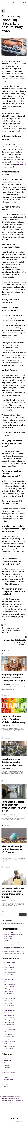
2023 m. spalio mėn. (9, 1043)
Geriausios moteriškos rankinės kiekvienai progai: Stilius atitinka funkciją (12, 892)
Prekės (5, 1082)
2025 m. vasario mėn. (9, 1005)
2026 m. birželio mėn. (9, 967)
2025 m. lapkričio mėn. (9, 984)
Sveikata (6, 1084)
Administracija (7, 684)
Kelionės (3, 1094)
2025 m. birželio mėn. (9, 996)
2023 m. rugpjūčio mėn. (10, 1048)
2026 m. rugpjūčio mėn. (10, 962)
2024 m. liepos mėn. (9, 1022)
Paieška (3, 911)
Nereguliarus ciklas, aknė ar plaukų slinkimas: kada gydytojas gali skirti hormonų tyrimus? (13, 934)
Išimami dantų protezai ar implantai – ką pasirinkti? (14, 948)
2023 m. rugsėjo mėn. (9, 1046)
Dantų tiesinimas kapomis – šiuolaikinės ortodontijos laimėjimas (14, 943)
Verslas (6, 1086)
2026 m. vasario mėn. (9, 977)
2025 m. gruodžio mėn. (9, 981)
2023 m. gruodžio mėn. (9, 1039)
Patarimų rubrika (8, 1079)
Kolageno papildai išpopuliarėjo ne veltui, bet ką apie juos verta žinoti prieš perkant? (14, 952)
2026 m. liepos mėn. (9, 965)
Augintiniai (6, 1058)
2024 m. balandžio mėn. (10, 1029)
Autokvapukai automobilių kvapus (13, 164)
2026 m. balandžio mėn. (10, 972)
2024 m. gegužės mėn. (9, 1027)
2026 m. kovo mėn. (8, 974)
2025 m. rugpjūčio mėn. (10, 991)
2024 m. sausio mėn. (9, 1036)
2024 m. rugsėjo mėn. (9, 1017)
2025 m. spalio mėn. (9, 986)
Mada (5, 1070)
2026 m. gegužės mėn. (9, 969)
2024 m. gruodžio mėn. (9, 1010)
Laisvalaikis (7, 1067)
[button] (26, 2)
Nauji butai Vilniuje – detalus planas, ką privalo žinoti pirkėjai (12, 762)
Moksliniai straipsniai (9, 1072)
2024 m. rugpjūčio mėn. (10, 1020)
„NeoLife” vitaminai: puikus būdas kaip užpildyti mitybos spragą (13, 719)
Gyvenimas (7, 1062)
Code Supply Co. (19, 1121)
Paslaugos (6, 1077)
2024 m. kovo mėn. (8, 1031)
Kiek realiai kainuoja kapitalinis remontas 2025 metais (11, 849)
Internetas (6, 1065)
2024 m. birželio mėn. (9, 1024)
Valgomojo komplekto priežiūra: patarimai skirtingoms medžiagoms (13, 677)
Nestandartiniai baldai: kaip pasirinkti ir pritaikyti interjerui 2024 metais (13, 806)
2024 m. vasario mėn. (9, 1034)
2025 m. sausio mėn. (9, 1008)
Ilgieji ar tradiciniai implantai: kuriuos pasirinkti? (13, 939)
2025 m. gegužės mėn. (9, 998)
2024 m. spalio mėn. (9, 1015)
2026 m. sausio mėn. (9, 979)
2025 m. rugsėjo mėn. (9, 989)
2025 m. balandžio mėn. (10, 1000)
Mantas (5, 814)
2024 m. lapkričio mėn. (9, 1012)
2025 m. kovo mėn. (8, 1003)
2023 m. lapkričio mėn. (9, 1041)
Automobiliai (7, 1060)
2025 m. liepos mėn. (9, 993)
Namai (5, 1074)
